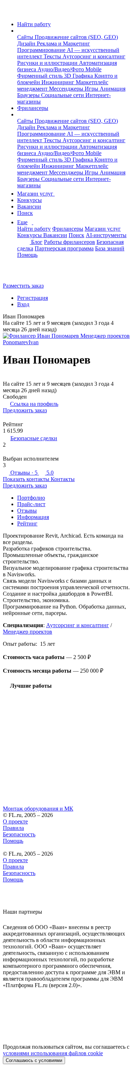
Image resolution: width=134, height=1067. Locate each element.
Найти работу (34, 24)
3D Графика (79, 76)
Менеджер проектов (27, 632)
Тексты (53, 56)
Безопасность (19, 834)
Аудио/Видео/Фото (61, 69)
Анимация (112, 89)
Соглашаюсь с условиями (34, 1060)
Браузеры (29, 95)
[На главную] (9, 12)
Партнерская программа (64, 248)
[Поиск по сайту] (23, 273)
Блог (37, 242)
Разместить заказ (23, 286)
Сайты (26, 37)
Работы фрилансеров (69, 242)
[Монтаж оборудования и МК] (67, 751)
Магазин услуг (36, 194)
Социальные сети (63, 95)
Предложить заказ (25, 410)
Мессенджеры (67, 89)
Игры (92, 89)
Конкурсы (29, 200)
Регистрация (32, 298)
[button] (19, 31)
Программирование (42, 50)
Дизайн (27, 43)
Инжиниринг (58, 82)
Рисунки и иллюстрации (48, 63)
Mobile (93, 69)
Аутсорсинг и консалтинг (94, 56)
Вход (23, 304)
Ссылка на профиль (34, 404)
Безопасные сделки (33, 438)
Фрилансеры (32, 108)
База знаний (109, 248)
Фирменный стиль (40, 76)
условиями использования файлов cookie (53, 1053)
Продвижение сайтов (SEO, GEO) (76, 37)
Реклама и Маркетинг (63, 43)
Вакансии (29, 206)
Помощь (27, 255)
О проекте (15, 821)
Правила (13, 828)
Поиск (25, 213)
